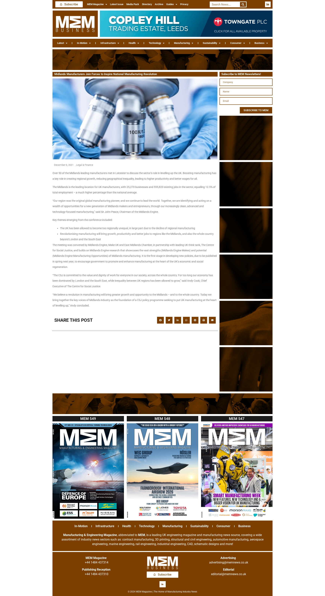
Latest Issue (116, 4)
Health (132, 43)
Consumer (235, 43)
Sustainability (210, 43)
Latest (60, 43)
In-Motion (82, 43)
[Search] (243, 4)
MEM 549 (88, 419)
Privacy (184, 4)
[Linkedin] (268, 4)
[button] (160, 320)
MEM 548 (162, 419)
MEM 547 (237, 419)
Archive (159, 4)
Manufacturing (182, 43)
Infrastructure (108, 43)
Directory (147, 4)
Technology (155, 43)
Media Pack (132, 4)
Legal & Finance (84, 164)
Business (259, 43)
